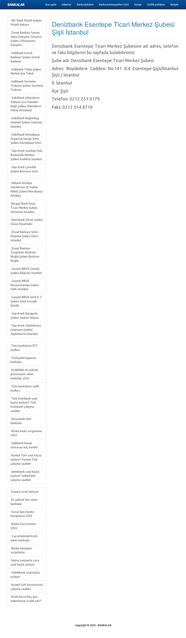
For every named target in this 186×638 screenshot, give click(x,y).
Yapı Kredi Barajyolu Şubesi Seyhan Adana (25, 315)
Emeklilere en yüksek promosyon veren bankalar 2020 (24, 374)
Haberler (66, 4)
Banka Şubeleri (85, 4)
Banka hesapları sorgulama (21, 550)
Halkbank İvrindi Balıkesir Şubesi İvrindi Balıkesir (25, 57)
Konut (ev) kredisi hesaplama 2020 (22, 514)
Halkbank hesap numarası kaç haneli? (24, 445)
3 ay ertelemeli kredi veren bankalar (24, 538)
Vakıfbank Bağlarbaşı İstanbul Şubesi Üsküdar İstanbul (26, 122)
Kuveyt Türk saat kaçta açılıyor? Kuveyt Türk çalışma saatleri (26, 459)
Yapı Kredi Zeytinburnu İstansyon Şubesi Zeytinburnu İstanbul (26, 329)
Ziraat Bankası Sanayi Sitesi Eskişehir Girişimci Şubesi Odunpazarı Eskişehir (26, 39)
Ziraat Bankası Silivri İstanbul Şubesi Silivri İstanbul (24, 236)
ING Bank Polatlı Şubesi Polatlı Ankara (26, 22)
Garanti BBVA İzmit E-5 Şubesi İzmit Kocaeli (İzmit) (26, 301)
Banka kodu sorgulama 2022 (26, 433)
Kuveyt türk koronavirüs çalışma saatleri (27, 586)
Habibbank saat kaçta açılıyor (25, 574)
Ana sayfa (50, 4)
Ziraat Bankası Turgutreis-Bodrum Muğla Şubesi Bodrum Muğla (25, 254)
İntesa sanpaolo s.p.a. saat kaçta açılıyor (25, 562)
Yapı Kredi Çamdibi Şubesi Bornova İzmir (24, 169)
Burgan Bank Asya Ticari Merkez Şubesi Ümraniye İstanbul (24, 208)
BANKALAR (16, 4)
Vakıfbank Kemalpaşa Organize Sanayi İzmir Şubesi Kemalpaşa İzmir (26, 139)
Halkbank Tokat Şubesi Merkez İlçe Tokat (26, 71)
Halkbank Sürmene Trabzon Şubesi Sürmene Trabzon (27, 85)
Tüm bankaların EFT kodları (24, 347)
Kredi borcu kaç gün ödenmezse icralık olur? (26, 599)
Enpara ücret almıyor (25, 491)
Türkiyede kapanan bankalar (23, 360)
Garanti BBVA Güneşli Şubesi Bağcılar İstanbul (26, 270)
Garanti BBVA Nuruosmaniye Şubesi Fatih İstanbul (25, 285)
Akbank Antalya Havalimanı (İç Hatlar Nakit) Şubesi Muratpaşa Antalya (27, 189)
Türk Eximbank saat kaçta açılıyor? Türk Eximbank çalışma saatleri (24, 405)
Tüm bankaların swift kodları (25, 388)
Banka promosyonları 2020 (114, 4)
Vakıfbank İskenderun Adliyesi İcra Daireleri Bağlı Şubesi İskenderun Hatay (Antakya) (26, 104)
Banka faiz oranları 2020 (23, 526)
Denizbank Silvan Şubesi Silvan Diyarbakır (27, 222)
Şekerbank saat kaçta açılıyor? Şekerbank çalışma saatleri (25, 476)
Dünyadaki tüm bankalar (21, 421)
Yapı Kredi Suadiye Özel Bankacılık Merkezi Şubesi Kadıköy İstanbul (26, 155)
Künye (137, 4)
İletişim (174, 4)
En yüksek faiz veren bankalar (24, 501)
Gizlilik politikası (156, 4)
